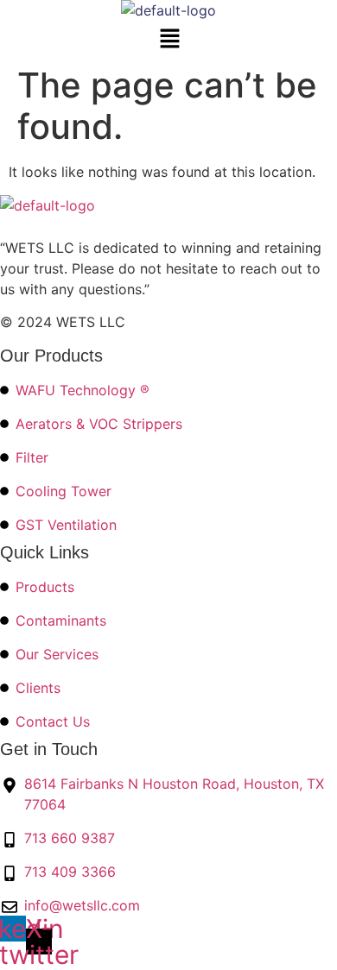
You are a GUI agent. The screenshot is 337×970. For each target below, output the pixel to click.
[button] (170, 39)
